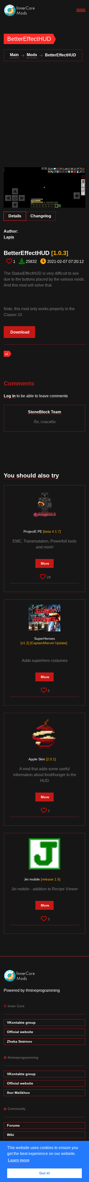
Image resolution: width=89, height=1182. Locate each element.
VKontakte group (21, 1022)
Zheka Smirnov (19, 1041)
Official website (20, 1032)
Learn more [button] (18, 1160)
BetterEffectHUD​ (36, 253)
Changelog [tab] (40, 216)
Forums (13, 1125)
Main (14, 55)
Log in (10, 396)
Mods (32, 55)
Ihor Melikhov (18, 1093)
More (45, 563)
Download (19, 332)
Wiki (10, 1135)
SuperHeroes (44, 641)
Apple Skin (42, 759)
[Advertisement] (44, 117)
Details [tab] (14, 216)
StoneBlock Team (44, 412)
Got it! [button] (44, 1173)
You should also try (31, 475)
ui (6, 354)
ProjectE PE (42, 531)
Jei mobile (42, 879)
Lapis (9, 237)
